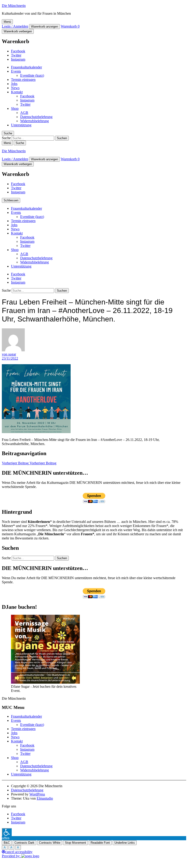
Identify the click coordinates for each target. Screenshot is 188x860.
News (15, 88)
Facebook (18, 51)
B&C (7, 842)
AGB (24, 113)
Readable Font (100, 842)
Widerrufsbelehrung (34, 121)
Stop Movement (75, 842)
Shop (15, 108)
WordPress (37, 794)
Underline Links (124, 842)
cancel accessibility (19, 852)
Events (16, 71)
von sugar (9, 354)
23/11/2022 (10, 358)
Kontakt (17, 92)
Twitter (16, 55)
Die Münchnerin (14, 6)
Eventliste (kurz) (32, 75)
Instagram (18, 59)
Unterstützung (21, 125)
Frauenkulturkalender (26, 67)
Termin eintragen (23, 80)
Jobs (14, 84)
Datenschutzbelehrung (36, 117)
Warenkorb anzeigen (44, 26)
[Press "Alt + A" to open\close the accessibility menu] (7, 832)
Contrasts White (49, 842)
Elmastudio (45, 798)
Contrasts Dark (24, 842)
